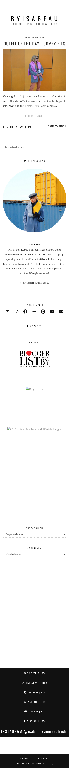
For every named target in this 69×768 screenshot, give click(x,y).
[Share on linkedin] (29, 126)
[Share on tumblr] (25, 126)
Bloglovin (36, 721)
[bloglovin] (34, 311)
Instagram (36, 682)
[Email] (61, 311)
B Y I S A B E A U (34, 18)
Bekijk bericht (34, 116)
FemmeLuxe (32, 105)
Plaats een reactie (57, 126)
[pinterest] (43, 311)
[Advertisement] (34, 478)
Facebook (36, 692)
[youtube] (52, 311)
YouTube (36, 711)
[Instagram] (8, 745)
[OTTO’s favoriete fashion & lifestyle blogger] (34, 429)
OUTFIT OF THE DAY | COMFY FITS (35, 43)
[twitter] (8, 311)
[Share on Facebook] (11, 126)
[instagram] (16, 311)
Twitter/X (36, 673)
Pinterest (36, 701)
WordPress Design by (34, 764)
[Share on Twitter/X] (16, 126)
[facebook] (25, 311)
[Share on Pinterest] (21, 126)
